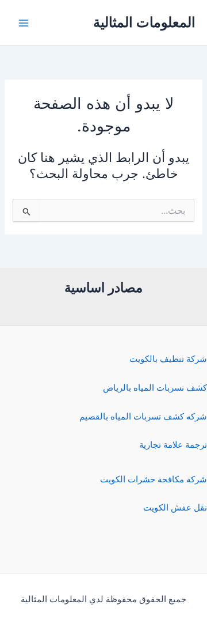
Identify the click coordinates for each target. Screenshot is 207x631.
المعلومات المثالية (144, 22)
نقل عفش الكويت (175, 507)
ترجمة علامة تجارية (173, 445)
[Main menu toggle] (24, 23)
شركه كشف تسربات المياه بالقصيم (143, 416)
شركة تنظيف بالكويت (168, 359)
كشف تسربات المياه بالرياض (155, 388)
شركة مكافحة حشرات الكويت (153, 479)
